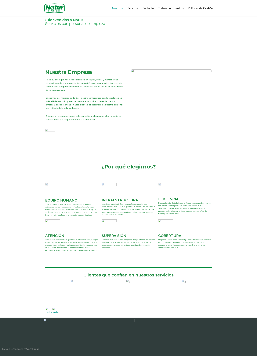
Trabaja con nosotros (171, 8)
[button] (48, 282)
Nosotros (117, 8)
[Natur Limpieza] (54, 8)
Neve (5, 349)
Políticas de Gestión (200, 8)
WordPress (32, 349)
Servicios (132, 8)
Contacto (148, 8)
